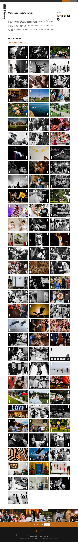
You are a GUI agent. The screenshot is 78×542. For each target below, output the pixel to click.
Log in (73, 0)
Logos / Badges (45, 538)
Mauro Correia (11, 26)
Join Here (47, 524)
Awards (33, 6)
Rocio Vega (50, 25)
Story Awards (23, 42)
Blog (70, 6)
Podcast (58, 6)
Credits (37, 538)
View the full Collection (17, 0)
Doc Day (48, 6)
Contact (41, 538)
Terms (30, 538)
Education (64, 6)
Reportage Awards (13, 42)
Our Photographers (28, 535)
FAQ (53, 6)
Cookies (33, 538)
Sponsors (39, 536)
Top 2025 (37, 535)
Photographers (40, 6)
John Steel (17, 26)
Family (46, 536)
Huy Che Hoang (44, 25)
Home (27, 6)
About (43, 535)
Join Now (66, 0)
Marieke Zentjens (25, 26)
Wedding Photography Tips (54, 538)
